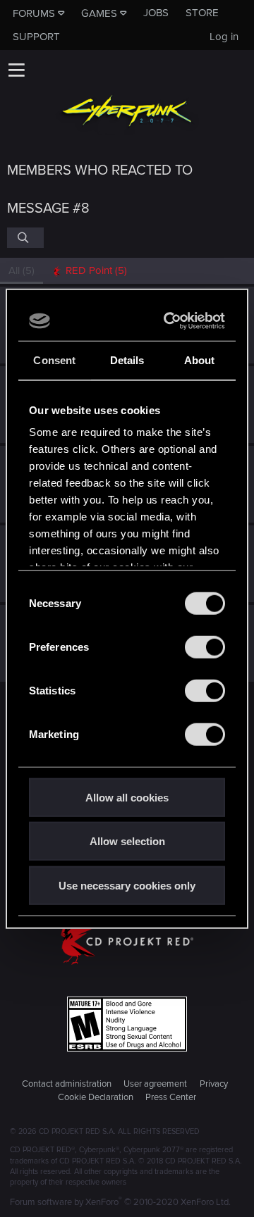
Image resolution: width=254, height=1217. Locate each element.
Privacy (214, 1084)
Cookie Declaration (95, 1097)
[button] (16, 69)
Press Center (170, 1097)
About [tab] (199, 360)
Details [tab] (127, 360)
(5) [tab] (21, 270)
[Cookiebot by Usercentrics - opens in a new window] (170, 321)
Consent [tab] (54, 360)
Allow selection (127, 841)
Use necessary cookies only (127, 885)
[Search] (25, 237)
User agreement (155, 1084)
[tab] (89, 271)
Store (202, 12)
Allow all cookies (127, 797)
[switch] (205, 646)
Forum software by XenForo (120, 1202)
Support (36, 36)
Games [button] (99, 13)
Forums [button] (34, 13)
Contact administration (66, 1084)
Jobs (156, 12)
